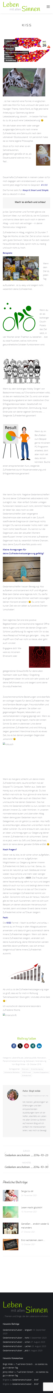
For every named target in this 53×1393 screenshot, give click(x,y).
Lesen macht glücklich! (31, 1207)
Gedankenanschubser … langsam (17, 1330)
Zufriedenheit (26, 1075)
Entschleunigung (37, 1069)
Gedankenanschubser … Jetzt (16, 1350)
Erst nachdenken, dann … (33, 1240)
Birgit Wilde (8, 1364)
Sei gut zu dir (27, 1191)
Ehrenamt (25, 1069)
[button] (13, 1045)
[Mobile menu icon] (48, 7)
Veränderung (11, 60)
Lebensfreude (11, 41)
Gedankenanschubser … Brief (25, 1379)
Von (18, 1064)
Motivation (10, 49)
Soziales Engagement (41, 1072)
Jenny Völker (8, 1372)
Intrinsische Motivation (12, 1072)
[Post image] (10, 1195)
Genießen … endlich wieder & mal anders (35, 1225)
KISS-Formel (26, 1072)
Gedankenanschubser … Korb (16, 1337)
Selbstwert (10, 57)
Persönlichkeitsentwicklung (17, 53)
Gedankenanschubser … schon (16, 1342)
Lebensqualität (11, 45)
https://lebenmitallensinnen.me (35, 1095)
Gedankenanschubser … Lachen (17, 1346)
